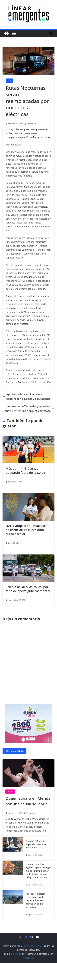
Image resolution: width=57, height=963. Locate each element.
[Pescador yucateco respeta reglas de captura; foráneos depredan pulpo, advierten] (13, 904)
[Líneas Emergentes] (6, 33)
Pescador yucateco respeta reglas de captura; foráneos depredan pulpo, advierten (35, 900)
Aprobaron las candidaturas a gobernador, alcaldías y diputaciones (28, 396)
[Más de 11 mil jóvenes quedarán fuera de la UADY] (28, 438)
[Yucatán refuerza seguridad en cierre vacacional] (13, 848)
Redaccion (31, 123)
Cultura (10, 791)
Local (9, 80)
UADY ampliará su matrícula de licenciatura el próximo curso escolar (26, 530)
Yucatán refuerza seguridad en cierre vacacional (36, 844)
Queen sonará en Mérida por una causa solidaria (28, 801)
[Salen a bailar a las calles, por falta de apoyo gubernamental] (28, 556)
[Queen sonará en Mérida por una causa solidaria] (28, 772)
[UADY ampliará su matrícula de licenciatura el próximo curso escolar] (28, 495)
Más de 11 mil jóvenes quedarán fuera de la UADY (26, 470)
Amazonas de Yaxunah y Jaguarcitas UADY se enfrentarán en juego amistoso (27, 409)
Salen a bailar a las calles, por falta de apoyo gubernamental (28, 589)
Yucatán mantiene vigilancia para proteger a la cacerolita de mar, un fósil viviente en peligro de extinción (38, 871)
